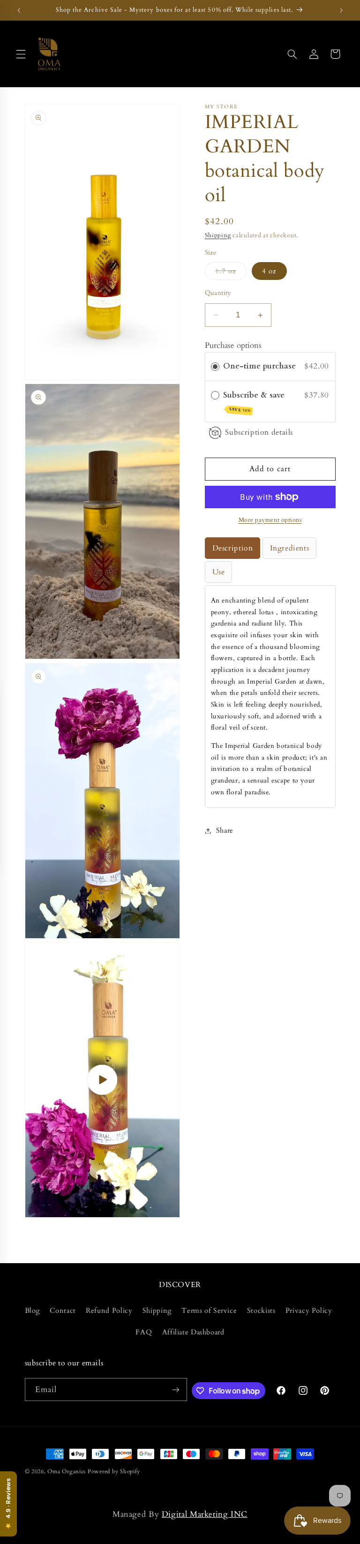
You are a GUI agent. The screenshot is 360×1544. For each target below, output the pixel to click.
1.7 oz (231, 273)
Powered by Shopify (114, 1471)
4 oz (269, 271)
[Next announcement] (341, 10)
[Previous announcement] (18, 10)
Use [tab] (218, 572)
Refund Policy (109, 1310)
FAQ (143, 1332)
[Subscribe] (175, 1389)
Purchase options (233, 345)
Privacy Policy (308, 1310)
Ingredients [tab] (289, 548)
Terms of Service (209, 1310)
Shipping (218, 236)
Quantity (218, 292)
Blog (32, 1310)
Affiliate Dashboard (193, 1332)
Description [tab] (232, 548)
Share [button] (224, 830)
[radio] (215, 366)
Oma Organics (66, 1471)
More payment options (270, 520)
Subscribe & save (255, 402)
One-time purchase (259, 366)
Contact (62, 1310)
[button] (20, 54)
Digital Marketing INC (205, 1514)
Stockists (261, 1310)
